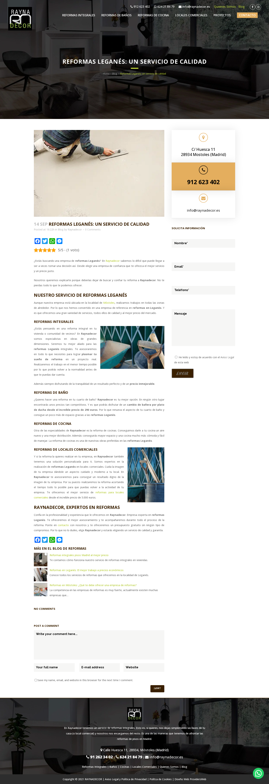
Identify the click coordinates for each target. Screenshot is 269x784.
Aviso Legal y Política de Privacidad (126, 779)
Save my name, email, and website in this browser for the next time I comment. (85, 680)
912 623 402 (141, 7)
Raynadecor (75, 229)
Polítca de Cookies (161, 779)
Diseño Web (182, 779)
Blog (241, 7)
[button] (258, 773)
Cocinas (124, 766)
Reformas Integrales (94, 766)
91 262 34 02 (101, 756)
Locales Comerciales (144, 766)
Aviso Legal (227, 357)
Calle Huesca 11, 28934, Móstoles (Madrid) (135, 750)
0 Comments (93, 229)
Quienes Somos (225, 7)
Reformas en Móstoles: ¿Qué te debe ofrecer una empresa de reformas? (93, 585)
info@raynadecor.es (196, 7)
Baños (113, 766)
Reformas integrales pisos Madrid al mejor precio (79, 555)
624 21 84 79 (165, 7)
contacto (63, 525)
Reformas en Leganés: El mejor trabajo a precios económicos (87, 570)
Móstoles (109, 302)
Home (106, 73)
